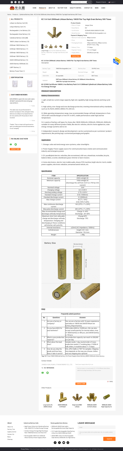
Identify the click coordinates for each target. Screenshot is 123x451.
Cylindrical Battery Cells (26, 14)
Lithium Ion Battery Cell (17, 23)
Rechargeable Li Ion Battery (18, 30)
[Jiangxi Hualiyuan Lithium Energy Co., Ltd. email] (12, 144)
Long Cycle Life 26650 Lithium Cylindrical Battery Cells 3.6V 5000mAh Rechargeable (47, 406)
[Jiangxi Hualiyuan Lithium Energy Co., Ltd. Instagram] (22, 2)
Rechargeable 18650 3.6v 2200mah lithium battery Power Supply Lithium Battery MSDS (35, 437)
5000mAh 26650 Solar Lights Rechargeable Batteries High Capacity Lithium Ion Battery (63, 427)
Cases (103, 8)
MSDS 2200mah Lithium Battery (95, 356)
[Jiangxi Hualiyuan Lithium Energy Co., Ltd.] (17, 8)
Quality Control (75, 8)
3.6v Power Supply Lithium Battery (75, 356)
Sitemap (10, 439)
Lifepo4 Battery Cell (16, 27)
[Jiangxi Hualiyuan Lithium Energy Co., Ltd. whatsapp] (16, 144)
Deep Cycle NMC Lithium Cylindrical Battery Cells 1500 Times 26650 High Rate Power (77, 406)
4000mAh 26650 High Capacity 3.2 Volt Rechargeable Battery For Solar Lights (106, 406)
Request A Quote (101, 2)
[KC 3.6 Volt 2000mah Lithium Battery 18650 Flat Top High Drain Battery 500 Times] (54, 33)
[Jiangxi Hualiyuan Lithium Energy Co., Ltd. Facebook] (11, 2)
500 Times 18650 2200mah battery (54, 356)
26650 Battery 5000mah (17, 64)
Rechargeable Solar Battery (18, 34)
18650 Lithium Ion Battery (18, 41)
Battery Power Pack (16, 71)
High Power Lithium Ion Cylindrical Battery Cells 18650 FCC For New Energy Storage (37, 427)
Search (89, 2)
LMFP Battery (14, 67)
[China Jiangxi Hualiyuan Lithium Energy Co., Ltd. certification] (14, 84)
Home (34, 8)
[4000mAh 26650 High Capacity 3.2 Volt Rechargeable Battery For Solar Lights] (106, 397)
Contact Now (76, 56)
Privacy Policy (25, 449)
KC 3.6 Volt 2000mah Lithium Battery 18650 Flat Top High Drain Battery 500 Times (54, 52)
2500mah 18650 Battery (17, 53)
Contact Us (88, 8)
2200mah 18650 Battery (17, 49)
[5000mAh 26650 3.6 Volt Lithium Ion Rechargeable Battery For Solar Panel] (91, 397)
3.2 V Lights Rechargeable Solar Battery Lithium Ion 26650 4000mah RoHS (63, 432)
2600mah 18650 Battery (17, 56)
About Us (52, 8)
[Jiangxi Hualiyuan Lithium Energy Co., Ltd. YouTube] (19, 2)
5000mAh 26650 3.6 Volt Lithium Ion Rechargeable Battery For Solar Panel (92, 406)
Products (42, 8)
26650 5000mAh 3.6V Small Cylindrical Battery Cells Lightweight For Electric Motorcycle (62, 406)
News (96, 8)
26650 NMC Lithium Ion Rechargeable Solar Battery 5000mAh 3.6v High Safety (63, 436)
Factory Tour (62, 8)
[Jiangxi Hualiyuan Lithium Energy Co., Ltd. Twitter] (15, 2)
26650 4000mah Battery (17, 60)
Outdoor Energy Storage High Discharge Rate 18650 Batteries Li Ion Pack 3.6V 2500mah (36, 432)
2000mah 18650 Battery (17, 45)
